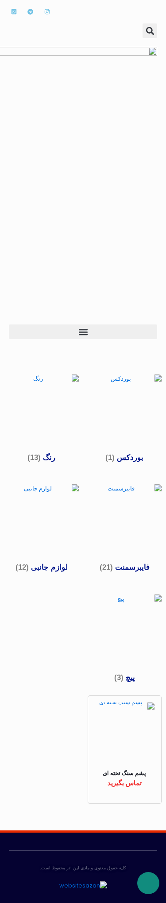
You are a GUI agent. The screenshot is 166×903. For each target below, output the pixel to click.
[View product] (144, 725)
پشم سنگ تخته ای (124, 773)
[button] (150, 30)
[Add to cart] (144, 712)
